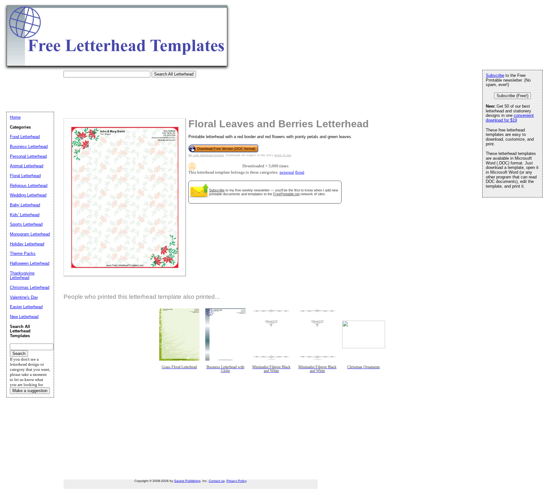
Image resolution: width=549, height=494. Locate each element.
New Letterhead (24, 316)
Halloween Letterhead (29, 263)
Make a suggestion (29, 390)
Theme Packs (23, 253)
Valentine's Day (24, 297)
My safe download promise (206, 155)
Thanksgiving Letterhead (22, 275)
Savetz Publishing (187, 481)
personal (287, 172)
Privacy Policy (236, 481)
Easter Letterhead (26, 306)
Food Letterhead (25, 136)
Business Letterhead (29, 146)
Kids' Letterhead (24, 214)
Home (15, 117)
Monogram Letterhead (30, 234)
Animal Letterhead (26, 166)
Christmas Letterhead (29, 287)
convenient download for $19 (510, 118)
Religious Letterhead (28, 185)
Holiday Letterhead (27, 244)
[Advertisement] (122, 91)
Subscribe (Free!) (512, 95)
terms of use (282, 155)
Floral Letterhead (25, 175)
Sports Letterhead (26, 224)
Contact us (217, 481)
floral (299, 172)
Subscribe (217, 190)
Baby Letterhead (25, 205)
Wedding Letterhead (28, 195)
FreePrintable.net (286, 194)
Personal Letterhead (28, 156)
